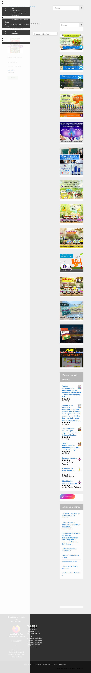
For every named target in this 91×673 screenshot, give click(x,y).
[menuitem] (10, 1)
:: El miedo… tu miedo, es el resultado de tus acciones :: (71, 516)
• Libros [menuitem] (12, 8)
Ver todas (68, 497)
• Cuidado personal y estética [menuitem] (18, 13)
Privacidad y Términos (42, 664)
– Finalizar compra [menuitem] (15, 43)
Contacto (62, 664)
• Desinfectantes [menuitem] (14, 15)
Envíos (54, 664)
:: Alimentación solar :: (69, 562)
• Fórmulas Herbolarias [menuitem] (16, 10)
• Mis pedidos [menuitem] (13, 31)
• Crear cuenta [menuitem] (14, 33)
